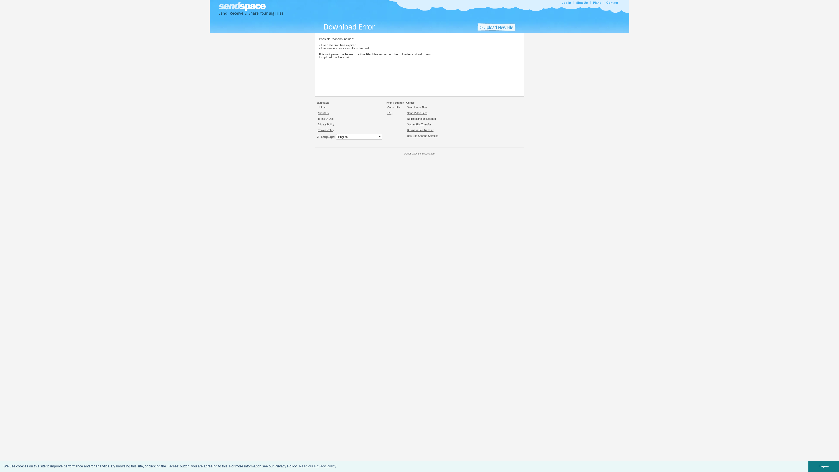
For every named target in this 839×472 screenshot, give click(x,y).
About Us (323, 113)
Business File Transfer (420, 130)
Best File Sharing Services (422, 135)
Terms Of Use (326, 118)
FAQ (389, 113)
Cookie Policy (326, 130)
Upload (322, 107)
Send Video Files (417, 113)
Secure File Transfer (419, 124)
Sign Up (582, 2)
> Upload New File (496, 27)
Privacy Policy (326, 124)
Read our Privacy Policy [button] (317, 466)
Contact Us (393, 107)
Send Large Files (417, 107)
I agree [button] (824, 466)
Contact (612, 2)
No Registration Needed (421, 118)
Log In (566, 2)
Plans (597, 2)
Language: (327, 137)
